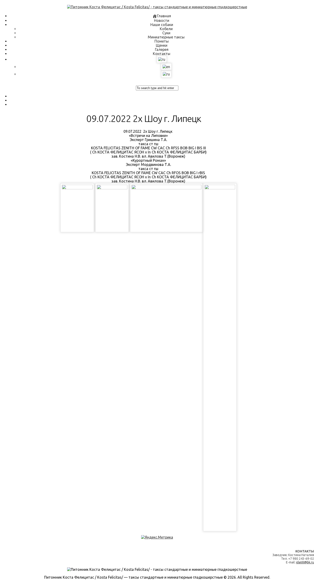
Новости (161, 20)
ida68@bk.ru (305, 562)
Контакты (161, 54)
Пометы (161, 41)
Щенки (161, 45)
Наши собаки (161, 25)
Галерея (161, 49)
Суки (166, 33)
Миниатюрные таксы (166, 37)
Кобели (166, 29)
